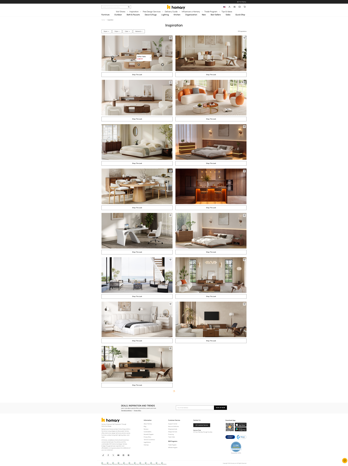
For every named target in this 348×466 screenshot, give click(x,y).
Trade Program (172, 445)
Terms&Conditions (126, 410)
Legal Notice (147, 442)
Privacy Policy (137, 410)
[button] (241, 437)
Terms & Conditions (149, 439)
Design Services (172, 432)
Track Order (171, 437)
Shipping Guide (172, 429)
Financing (171, 434)
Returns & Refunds (173, 426)
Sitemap (146, 445)
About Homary (148, 424)
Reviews (146, 429)
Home (103, 20)
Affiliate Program (172, 447)
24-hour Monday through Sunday (202, 432)
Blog (145, 426)
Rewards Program (149, 434)
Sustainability (147, 432)
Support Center (172, 424)
